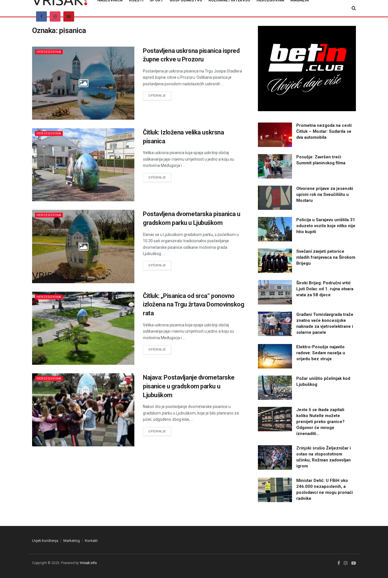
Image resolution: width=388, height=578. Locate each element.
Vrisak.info (88, 563)
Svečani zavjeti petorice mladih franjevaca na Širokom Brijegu (325, 257)
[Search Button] (354, 8)
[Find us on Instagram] (55, 16)
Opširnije (159, 96)
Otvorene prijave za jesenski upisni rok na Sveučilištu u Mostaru (324, 194)
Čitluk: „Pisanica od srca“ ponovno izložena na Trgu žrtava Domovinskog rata (193, 304)
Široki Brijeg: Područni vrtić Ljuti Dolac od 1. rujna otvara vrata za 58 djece (324, 288)
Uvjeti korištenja (45, 540)
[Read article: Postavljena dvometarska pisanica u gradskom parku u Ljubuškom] (83, 246)
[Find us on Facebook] (41, 16)
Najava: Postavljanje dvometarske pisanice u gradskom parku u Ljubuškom (189, 386)
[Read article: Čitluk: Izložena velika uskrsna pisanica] (83, 164)
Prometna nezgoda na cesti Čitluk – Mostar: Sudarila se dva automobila (324, 131)
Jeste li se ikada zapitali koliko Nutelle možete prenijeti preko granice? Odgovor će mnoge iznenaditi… (320, 421)
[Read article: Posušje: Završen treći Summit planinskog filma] (275, 166)
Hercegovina (49, 52)
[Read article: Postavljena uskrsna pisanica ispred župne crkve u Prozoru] (83, 83)
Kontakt (91, 540)
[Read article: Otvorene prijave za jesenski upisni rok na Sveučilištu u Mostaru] (275, 198)
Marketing (71, 540)
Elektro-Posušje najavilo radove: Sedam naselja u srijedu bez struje (320, 352)
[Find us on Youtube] (68, 16)
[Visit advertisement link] (307, 68)
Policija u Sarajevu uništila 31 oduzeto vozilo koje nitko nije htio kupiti (325, 225)
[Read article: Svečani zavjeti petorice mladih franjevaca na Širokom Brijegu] (275, 260)
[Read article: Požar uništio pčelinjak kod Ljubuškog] (275, 388)
